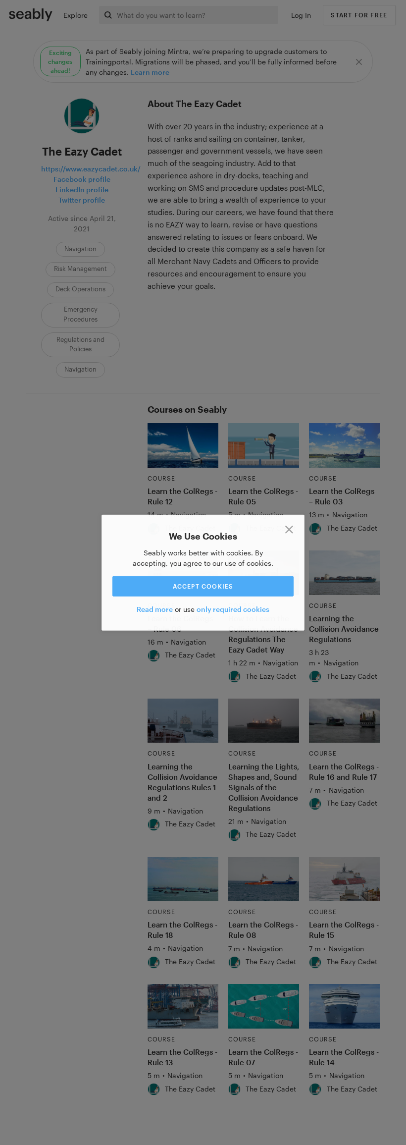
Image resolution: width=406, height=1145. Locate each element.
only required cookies (233, 609)
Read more (155, 609)
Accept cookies (203, 586)
